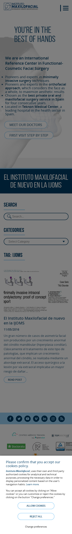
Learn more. (32, 484)
